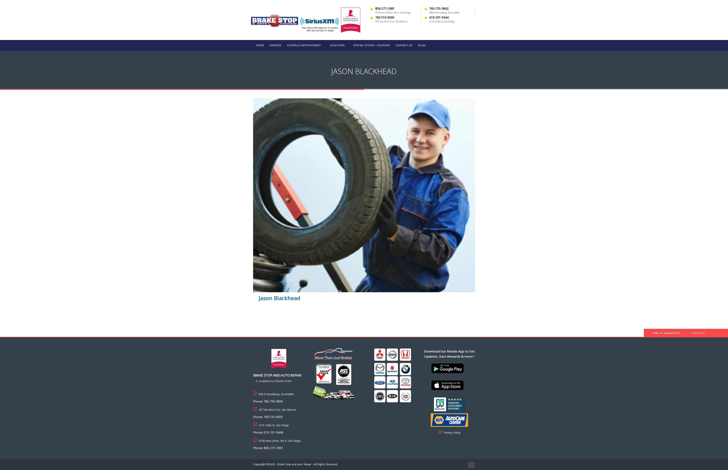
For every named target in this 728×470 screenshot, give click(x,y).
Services (275, 45)
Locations (337, 45)
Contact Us (403, 45)
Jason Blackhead (279, 298)
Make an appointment (666, 333)
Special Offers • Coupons (371, 45)
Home (260, 45)
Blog (421, 45)
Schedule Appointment (304, 45)
